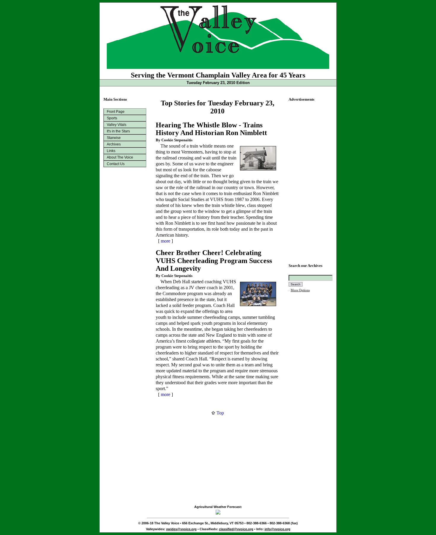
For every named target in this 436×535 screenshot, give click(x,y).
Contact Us (116, 164)
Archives (114, 144)
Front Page (116, 112)
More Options (300, 290)
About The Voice (120, 157)
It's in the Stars (118, 131)
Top (219, 412)
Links (111, 151)
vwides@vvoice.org (181, 529)
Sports (112, 118)
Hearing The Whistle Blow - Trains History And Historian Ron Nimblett (211, 129)
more (165, 240)
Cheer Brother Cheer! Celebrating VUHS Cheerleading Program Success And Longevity (214, 260)
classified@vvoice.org (236, 529)
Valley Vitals (116, 125)
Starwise (114, 138)
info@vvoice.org (277, 529)
